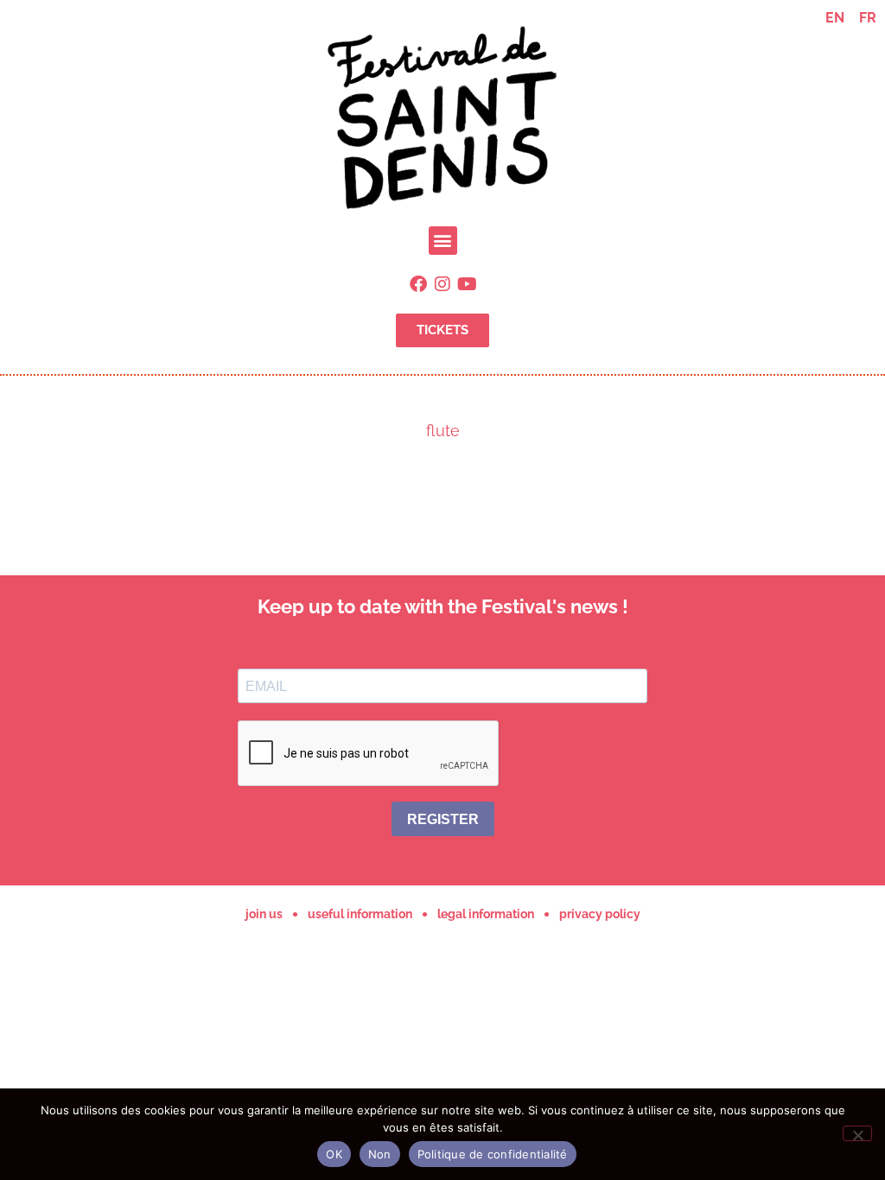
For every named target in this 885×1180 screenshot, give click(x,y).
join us (264, 914)
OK (334, 1154)
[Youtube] (467, 284)
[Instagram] (442, 284)
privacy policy (599, 914)
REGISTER (443, 819)
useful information (360, 914)
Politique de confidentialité (492, 1154)
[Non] (857, 1133)
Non (380, 1154)
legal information (485, 914)
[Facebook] (418, 284)
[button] (443, 240)
